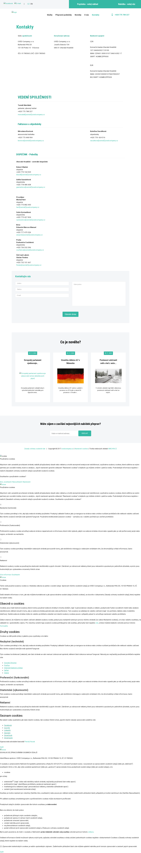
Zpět (2, 747)
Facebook (8, 725)
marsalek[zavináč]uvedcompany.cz (31, 114)
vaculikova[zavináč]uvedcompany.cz (104, 141)
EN (32, 4)
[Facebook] (8, 3)
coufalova (20, 250)
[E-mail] (17, 3)
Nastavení (26, 482)
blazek (18, 175)
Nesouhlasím (17, 482)
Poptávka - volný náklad (87, 4)
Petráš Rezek (30, 742)
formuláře (4, 626)
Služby (49, 15)
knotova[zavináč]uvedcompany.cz (31, 141)
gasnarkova (20, 187)
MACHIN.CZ (112, 449)
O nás (86, 15)
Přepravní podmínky (63, 15)
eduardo (19, 235)
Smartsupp (8, 738)
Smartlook (8, 735)
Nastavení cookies (81, 449)
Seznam (7, 733)
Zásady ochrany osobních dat (34, 449)
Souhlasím (16, 575)
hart (17, 207)
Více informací (5, 575)
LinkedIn (7, 730)
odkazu (91, 832)
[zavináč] (24, 175)
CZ (28, 4)
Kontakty (95, 15)
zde (96, 623)
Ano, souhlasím (6, 482)
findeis (19, 265)
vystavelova (20, 220)
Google (7, 728)
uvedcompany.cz (34, 175)
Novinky (78, 15)
